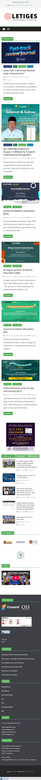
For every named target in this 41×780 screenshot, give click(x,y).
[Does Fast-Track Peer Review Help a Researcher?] (20, 52)
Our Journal (22, 66)
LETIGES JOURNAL (7, 707)
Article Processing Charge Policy (12, 667)
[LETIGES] (4, 29)
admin (18, 77)
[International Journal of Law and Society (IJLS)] (20, 370)
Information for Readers (9, 671)
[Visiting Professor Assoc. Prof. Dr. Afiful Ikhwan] (9, 477)
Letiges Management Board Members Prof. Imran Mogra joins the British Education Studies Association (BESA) (26, 506)
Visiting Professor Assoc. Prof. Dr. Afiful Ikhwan (26, 476)
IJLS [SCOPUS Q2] (7, 695)
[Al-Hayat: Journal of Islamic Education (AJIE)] (20, 252)
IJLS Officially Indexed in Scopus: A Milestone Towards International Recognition (19, 151)
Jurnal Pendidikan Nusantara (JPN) (19, 212)
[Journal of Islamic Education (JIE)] (20, 311)
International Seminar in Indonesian (24, 518)
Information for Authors (9, 675)
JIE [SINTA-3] (5, 691)
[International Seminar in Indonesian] (9, 519)
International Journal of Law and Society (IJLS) (18, 389)
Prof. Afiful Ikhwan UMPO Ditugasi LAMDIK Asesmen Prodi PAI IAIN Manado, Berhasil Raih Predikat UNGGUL (27, 464)
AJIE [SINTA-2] (6, 687)
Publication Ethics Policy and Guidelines (15, 655)
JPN (3, 711)
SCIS (3, 703)
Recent (21, 456)
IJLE (3, 699)
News (15, 66)
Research (30, 66)
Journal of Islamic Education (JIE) (18, 330)
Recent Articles (17, 207)
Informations (7, 66)
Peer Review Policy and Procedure (13, 663)
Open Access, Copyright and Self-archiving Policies (18, 659)
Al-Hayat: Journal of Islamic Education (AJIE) (18, 271)
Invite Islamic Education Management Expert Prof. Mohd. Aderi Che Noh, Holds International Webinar (26, 492)
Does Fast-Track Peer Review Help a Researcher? (19, 72)
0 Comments (8, 80)
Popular (9, 456)
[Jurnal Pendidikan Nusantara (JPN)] (20, 193)
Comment (34, 456)
